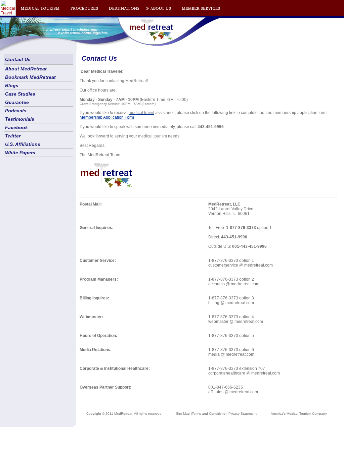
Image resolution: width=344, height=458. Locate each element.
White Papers (20, 152)
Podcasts (16, 110)
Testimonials (19, 119)
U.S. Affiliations (22, 144)
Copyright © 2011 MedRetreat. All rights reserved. (124, 413)
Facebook (16, 127)
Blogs (11, 85)
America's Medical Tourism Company (299, 413)
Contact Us (18, 59)
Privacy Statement (242, 413)
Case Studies (20, 94)
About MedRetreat (26, 68)
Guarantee (17, 102)
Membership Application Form (107, 117)
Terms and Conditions (208, 413)
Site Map (183, 413)
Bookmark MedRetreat (30, 77)
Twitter (12, 135)
